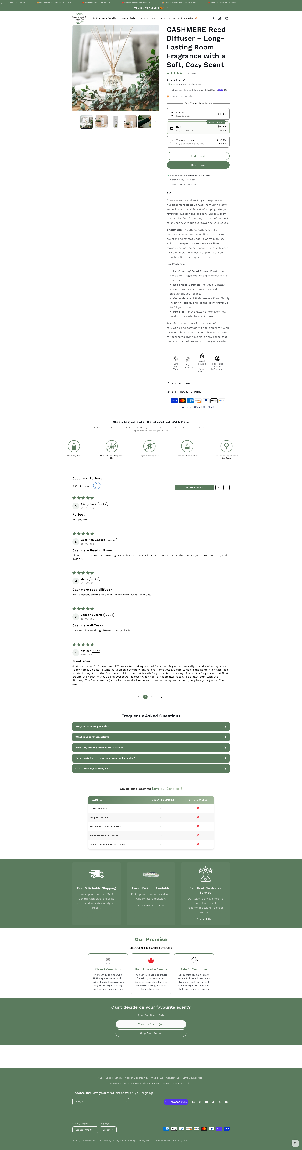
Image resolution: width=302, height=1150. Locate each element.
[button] (143, 18)
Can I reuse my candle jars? (93, 768)
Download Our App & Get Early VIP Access (134, 1083)
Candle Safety (114, 1078)
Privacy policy (145, 1141)
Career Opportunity (136, 1078)
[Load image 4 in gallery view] (130, 121)
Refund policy (128, 1141)
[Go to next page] (162, 697)
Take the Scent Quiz (151, 1024)
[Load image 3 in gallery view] (115, 121)
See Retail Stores (149, 905)
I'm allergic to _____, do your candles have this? (105, 758)
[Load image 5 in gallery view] (144, 121)
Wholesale (157, 1078)
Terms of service (162, 1141)
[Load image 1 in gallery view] (86, 121)
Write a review (195, 487)
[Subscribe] (125, 1101)
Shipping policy (180, 1141)
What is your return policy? (92, 737)
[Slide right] (155, 121)
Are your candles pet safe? (92, 726)
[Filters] (218, 487)
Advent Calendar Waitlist (177, 1083)
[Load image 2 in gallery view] (101, 121)
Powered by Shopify (109, 1141)
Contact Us (204, 919)
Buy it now (198, 165)
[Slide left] (75, 121)
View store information (183, 184)
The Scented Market (90, 1141)
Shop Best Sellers (151, 1033)
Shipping (171, 84)
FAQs (99, 1078)
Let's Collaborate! (192, 1078)
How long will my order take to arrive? (99, 747)
